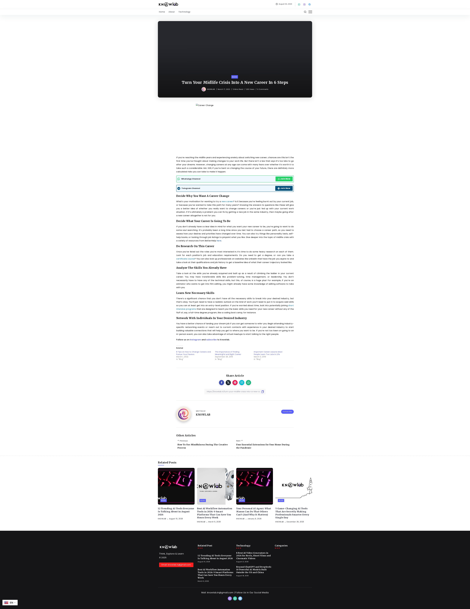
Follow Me (287, 412)
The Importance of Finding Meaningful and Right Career (228, 353)
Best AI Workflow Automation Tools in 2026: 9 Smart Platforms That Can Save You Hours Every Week (214, 513)
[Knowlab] (168, 4)
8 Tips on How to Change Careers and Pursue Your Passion (193, 353)
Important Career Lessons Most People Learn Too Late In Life (268, 353)
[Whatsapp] (299, 4)
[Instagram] (304, 4)
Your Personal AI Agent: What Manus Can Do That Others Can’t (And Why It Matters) (253, 511)
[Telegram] (309, 4)
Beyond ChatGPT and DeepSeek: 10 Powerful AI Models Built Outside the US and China (253, 570)
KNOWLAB (211, 89)
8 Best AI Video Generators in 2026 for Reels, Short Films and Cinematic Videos (253, 556)
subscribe (211, 339)
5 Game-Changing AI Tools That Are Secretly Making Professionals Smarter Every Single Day (292, 513)
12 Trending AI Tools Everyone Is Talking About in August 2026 (176, 511)
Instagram (195, 339)
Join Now (285, 178)
